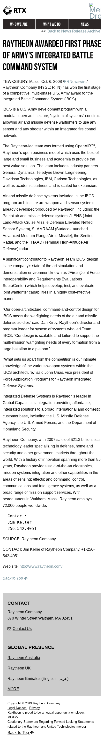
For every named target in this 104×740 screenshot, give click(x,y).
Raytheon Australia (23, 658)
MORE (13, 689)
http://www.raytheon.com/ (41, 566)
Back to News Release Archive (73, 31)
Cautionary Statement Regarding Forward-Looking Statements (50, 722)
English (49, 678)
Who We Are (19, 24)
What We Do (52, 24)
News (85, 24)
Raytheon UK (19, 668)
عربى (63, 678)
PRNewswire (75, 82)
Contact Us (22, 629)
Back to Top (13, 578)
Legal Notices (17, 708)
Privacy (34, 708)
